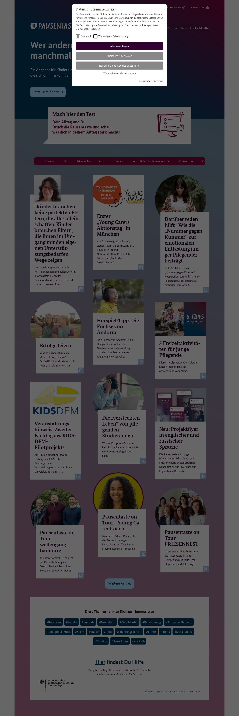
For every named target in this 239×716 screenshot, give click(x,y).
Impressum (157, 80)
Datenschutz (144, 80)
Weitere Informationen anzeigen (119, 73)
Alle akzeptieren (119, 46)
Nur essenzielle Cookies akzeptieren (119, 65)
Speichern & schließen (119, 55)
